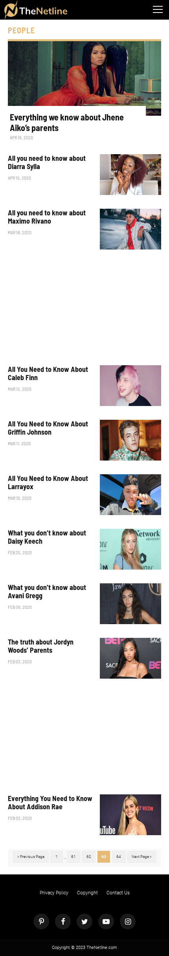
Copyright (87, 893)
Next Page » (142, 856)
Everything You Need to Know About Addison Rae (50, 802)
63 (103, 856)
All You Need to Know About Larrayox (48, 482)
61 (73, 856)
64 (118, 856)
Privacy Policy (54, 893)
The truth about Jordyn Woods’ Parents (40, 646)
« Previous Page (30, 856)
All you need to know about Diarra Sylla (47, 162)
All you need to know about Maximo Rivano (47, 217)
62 (88, 856)
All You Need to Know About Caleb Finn (48, 373)
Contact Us (118, 893)
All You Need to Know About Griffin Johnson (48, 428)
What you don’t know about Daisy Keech (47, 537)
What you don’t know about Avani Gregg (47, 591)
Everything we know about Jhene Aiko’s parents (67, 122)
